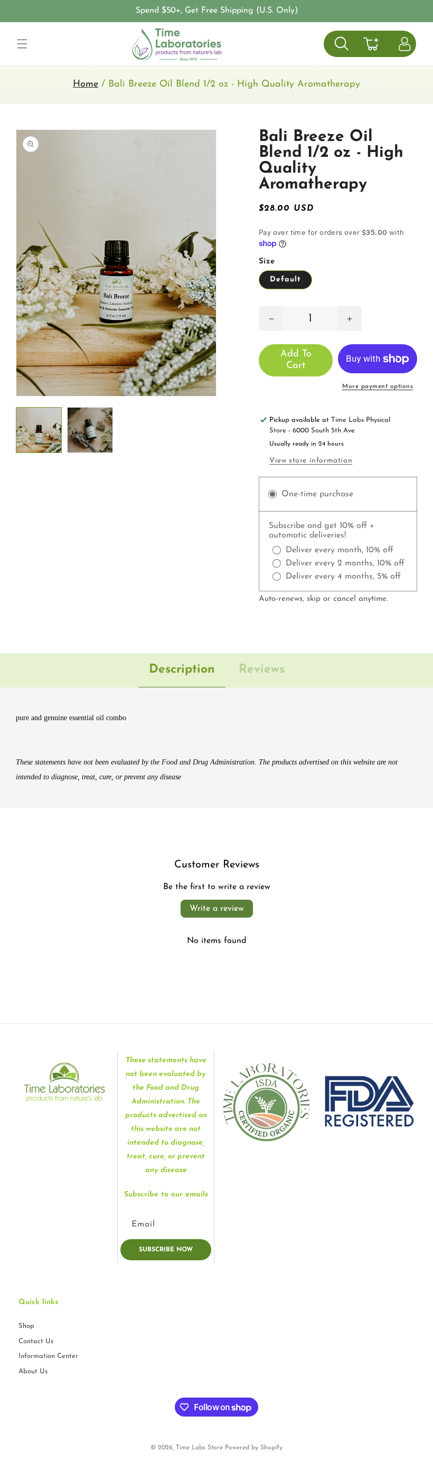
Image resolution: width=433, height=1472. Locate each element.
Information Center (48, 1356)
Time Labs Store (199, 1448)
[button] (22, 43)
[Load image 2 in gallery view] (90, 430)
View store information (310, 461)
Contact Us (35, 1341)
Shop (26, 1326)
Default (285, 280)
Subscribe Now (166, 1250)
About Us (33, 1371)
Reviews (262, 670)
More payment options (377, 386)
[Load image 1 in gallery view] (39, 430)
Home (85, 84)
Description (182, 670)
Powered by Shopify (254, 1448)
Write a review (217, 908)
